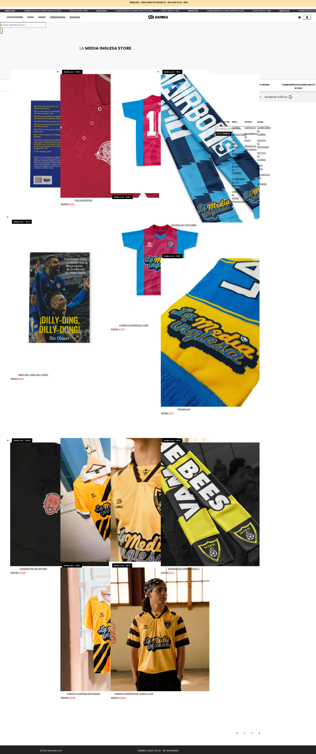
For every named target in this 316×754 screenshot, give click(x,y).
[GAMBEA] (158, 17)
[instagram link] (237, 733)
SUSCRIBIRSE (223, 133)
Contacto (250, 127)
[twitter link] (244, 733)
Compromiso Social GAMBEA (238, 182)
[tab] (307, 17)
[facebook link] (252, 733)
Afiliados (262, 184)
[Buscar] (1, 31)
